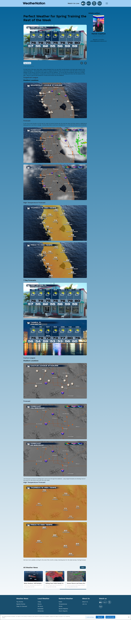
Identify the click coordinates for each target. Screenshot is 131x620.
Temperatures (63, 604)
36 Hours (40, 606)
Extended (40, 608)
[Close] (128, 617)
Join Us (84, 604)
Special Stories (20, 604)
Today (39, 601)
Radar (60, 601)
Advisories (41, 611)
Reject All (100, 617)
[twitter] (81, 63)
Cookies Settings (90, 617)
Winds (60, 606)
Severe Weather (63, 608)
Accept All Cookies (110, 617)
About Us (85, 601)
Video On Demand (21, 606)
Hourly (39, 604)
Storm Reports (63, 611)
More (82, 567)
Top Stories (19, 601)
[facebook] (85, 63)
